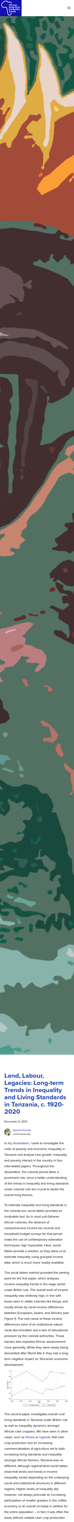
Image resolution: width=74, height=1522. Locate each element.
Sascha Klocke (22, 1130)
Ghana (29, 1437)
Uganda (44, 1437)
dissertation (21, 1143)
